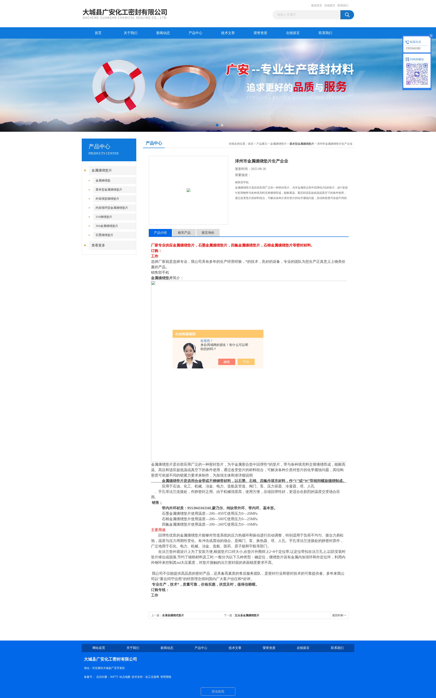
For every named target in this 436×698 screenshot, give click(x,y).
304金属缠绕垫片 (107, 226)
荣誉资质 (260, 33)
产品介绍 (160, 232)
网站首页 (98, 648)
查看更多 (98, 245)
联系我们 (342, 5)
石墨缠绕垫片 (104, 235)
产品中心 (195, 33)
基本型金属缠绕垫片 (109, 189)
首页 (98, 33)
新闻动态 (163, 33)
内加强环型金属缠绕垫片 (112, 207)
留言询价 (208, 232)
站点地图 (124, 676)
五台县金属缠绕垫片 (247, 615)
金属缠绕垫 (103, 180)
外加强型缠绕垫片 (107, 198)
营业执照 (218, 691)
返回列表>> (339, 615)
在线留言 (329, 5)
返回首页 (316, 5)
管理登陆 (165, 676)
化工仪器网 (152, 676)
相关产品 (184, 232)
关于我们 (130, 33)
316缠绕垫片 (104, 217)
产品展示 (261, 143)
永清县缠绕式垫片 (173, 615)
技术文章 (228, 33)
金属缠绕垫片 (102, 170)
